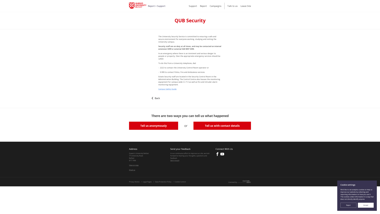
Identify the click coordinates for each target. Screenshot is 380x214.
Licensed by (232, 182)
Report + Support (156, 5)
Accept (365, 205)
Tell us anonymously (153, 126)
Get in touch (174, 160)
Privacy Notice (134, 182)
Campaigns (215, 5)
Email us (132, 170)
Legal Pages (147, 182)
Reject (348, 205)
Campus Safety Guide (167, 89)
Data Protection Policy (163, 182)
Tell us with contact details (222, 126)
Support (193, 5)
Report (203, 5)
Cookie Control (180, 182)
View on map (134, 165)
